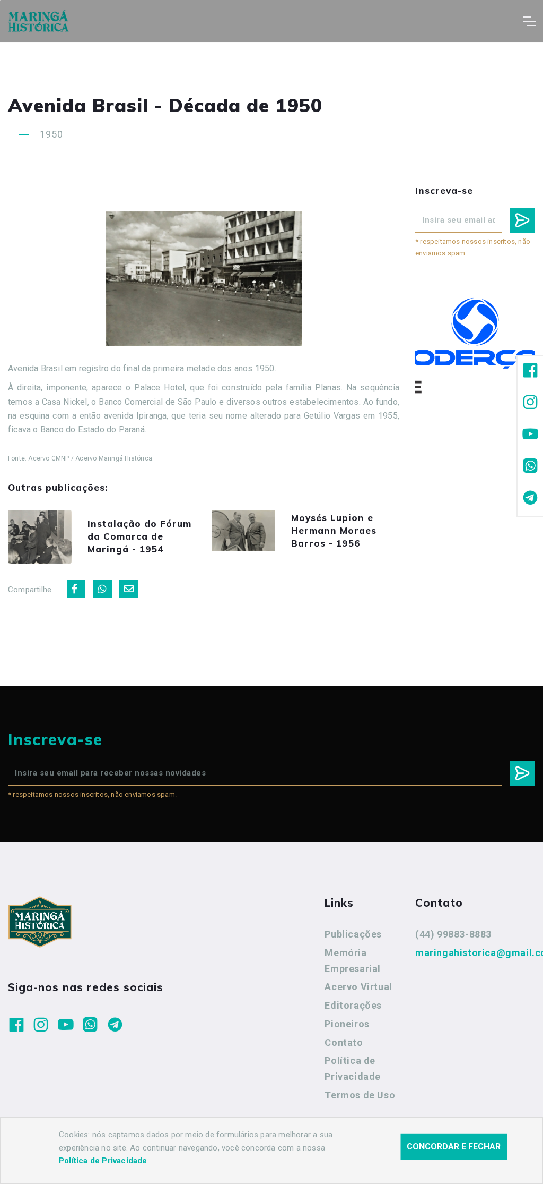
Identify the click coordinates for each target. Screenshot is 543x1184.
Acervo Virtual (358, 986)
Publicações (353, 934)
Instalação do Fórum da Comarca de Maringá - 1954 (139, 536)
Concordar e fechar (454, 1147)
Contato (344, 1042)
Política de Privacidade (353, 1068)
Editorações (353, 1005)
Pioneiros (347, 1023)
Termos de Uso (360, 1095)
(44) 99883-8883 (453, 934)
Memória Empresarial (353, 960)
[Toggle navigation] (529, 21)
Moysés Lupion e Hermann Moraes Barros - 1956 (333, 530)
